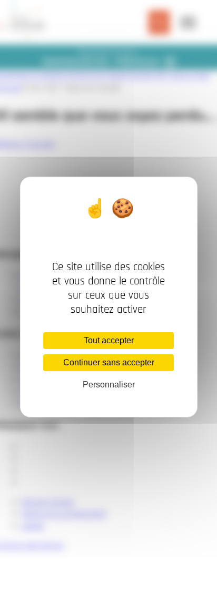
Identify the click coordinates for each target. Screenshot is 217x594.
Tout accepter (109, 340)
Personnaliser (109, 384)
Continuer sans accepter (108, 362)
